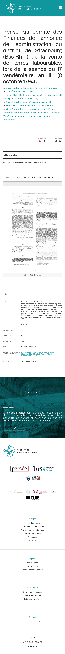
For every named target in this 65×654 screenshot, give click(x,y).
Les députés (32, 566)
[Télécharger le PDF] (40, 141)
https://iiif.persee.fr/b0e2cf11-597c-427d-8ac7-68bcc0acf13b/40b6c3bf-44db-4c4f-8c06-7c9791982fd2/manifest (38, 354)
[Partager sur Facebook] (56, 141)
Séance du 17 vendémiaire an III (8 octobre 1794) (30, 105)
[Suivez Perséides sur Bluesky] (36, 392)
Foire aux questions (32, 599)
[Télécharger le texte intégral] (44, 141)
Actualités (32, 540)
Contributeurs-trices (32, 533)
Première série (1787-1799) (19, 91)
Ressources (32, 537)
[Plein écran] (57, 177)
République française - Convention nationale (29, 102)
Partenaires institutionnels (32, 530)
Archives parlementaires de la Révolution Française (30, 88)
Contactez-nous (32, 621)
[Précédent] (29, 270)
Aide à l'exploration (32, 595)
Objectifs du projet (32, 523)
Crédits (32, 646)
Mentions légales (32, 642)
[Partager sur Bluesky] (60, 141)
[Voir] (37, 81)
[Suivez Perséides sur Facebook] (28, 392)
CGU (32, 638)
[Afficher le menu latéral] (7, 177)
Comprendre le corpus (32, 592)
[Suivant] (36, 270)
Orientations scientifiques (32, 526)
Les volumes (32, 562)
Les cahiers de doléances (32, 570)
